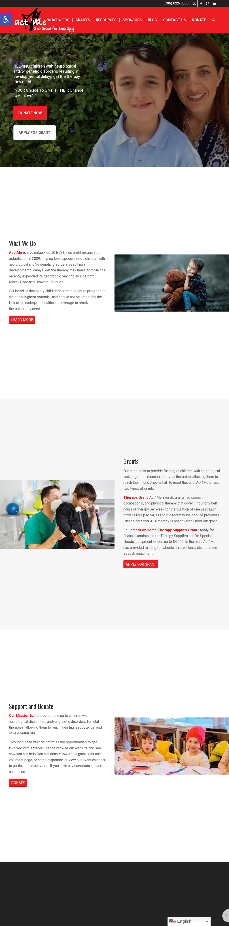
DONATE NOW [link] (30, 113)
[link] (6, 19)
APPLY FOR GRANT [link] (35, 132)
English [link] (183, 921)
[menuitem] (36, 20)
